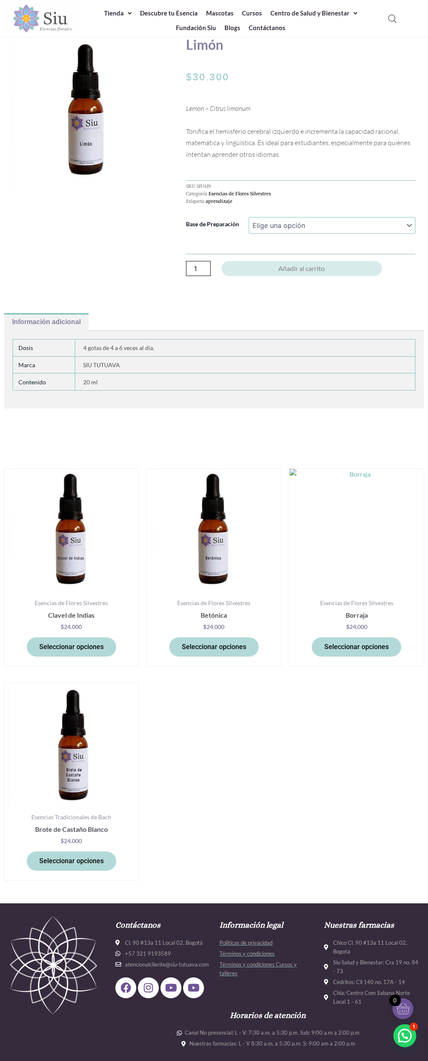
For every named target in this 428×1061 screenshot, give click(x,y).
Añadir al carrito (301, 268)
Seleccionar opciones (71, 647)
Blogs (232, 27)
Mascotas (220, 13)
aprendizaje (219, 201)
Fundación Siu (196, 27)
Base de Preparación (212, 224)
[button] (118, 13)
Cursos (252, 13)
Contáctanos (267, 27)
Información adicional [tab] (46, 321)
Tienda (114, 13)
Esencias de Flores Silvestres (240, 194)
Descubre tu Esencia (169, 13)
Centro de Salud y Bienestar (309, 13)
